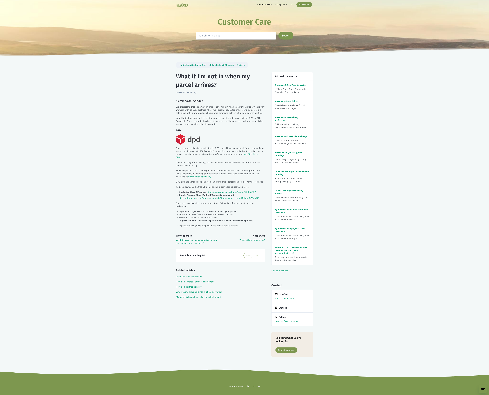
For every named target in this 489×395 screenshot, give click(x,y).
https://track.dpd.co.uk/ (199, 176)
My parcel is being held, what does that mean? (198, 297)
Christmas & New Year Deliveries (290, 85)
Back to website (264, 4)
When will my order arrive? (252, 240)
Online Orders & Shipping (221, 65)
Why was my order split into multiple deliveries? (199, 292)
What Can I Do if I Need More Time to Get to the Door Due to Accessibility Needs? (291, 250)
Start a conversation (284, 298)
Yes (248, 255)
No (257, 255)
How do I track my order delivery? (291, 136)
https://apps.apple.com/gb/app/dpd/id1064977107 (231, 192)
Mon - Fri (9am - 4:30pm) (287, 321)
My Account (304, 4)
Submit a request (286, 350)
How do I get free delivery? (189, 287)
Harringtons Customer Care (192, 65)
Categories (280, 4)
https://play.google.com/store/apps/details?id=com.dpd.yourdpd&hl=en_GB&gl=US (219, 198)
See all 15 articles (279, 270)
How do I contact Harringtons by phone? (195, 281)
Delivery (241, 65)
